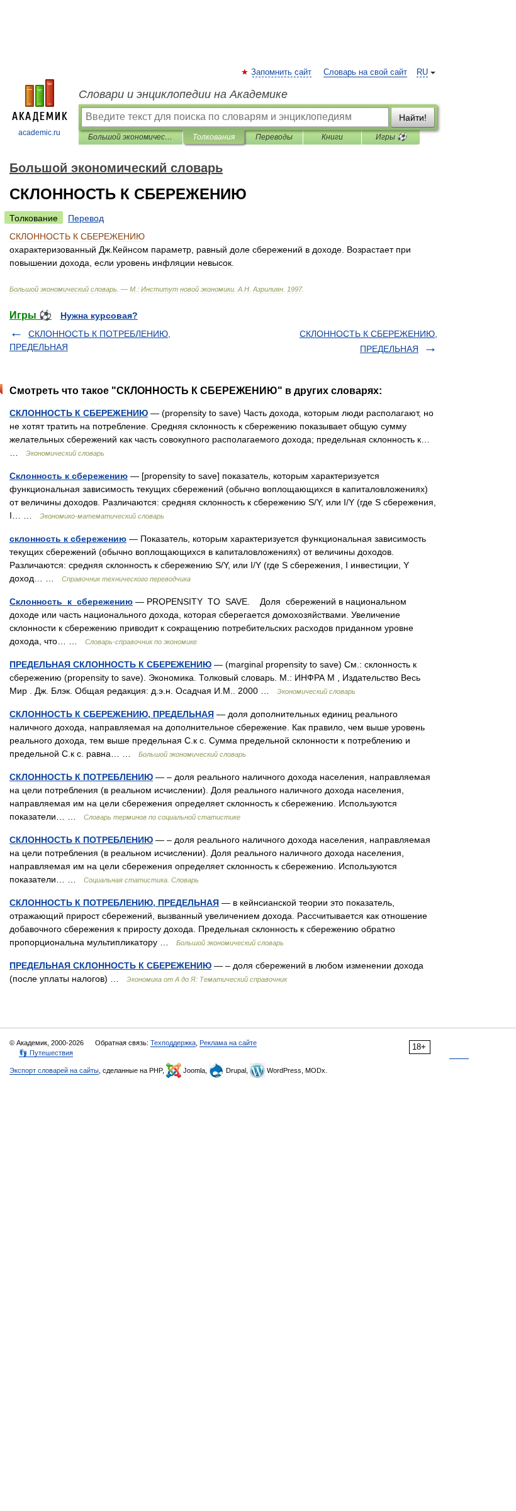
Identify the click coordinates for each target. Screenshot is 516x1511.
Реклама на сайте (228, 1043)
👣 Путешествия (46, 1053)
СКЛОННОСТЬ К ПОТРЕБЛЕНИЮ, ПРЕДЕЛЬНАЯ (114, 903)
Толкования (214, 137)
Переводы (274, 137)
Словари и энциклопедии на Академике (183, 94)
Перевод (86, 218)
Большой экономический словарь (130, 137)
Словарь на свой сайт (365, 72)
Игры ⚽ (391, 137)
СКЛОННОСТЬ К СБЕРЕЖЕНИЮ (78, 413)
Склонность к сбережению (68, 476)
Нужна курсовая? (99, 315)
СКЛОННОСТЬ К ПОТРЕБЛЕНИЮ (81, 777)
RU (422, 72)
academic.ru (39, 132)
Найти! (413, 118)
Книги (332, 137)
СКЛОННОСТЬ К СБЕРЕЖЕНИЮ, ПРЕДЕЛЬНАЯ (111, 714)
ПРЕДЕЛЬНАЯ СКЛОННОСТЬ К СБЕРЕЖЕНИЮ (110, 664)
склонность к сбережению (67, 539)
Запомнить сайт (281, 72)
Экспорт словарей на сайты (54, 1070)
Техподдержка (173, 1043)
